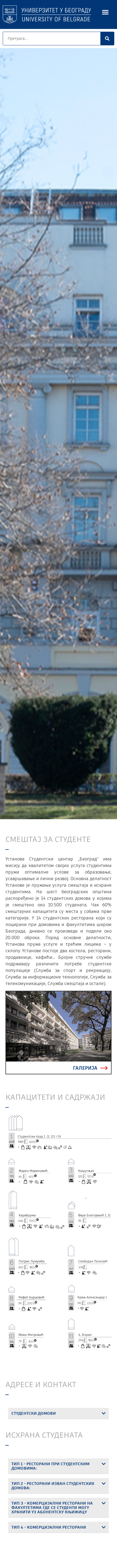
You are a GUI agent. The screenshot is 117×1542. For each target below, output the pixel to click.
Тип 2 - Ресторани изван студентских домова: (52, 1486)
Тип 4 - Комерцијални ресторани (48, 1527)
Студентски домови (33, 1413)
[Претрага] (107, 38)
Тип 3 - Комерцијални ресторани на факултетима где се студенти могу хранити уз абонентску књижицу (52, 1507)
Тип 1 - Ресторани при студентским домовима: (50, 1466)
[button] (105, 12)
